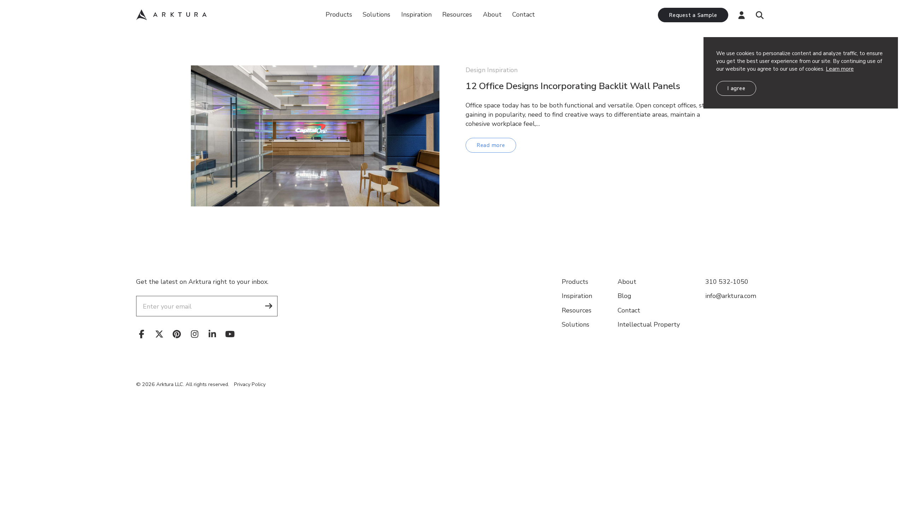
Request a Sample (693, 15)
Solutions (376, 14)
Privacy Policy (249, 384)
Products (339, 14)
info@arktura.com (730, 296)
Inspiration (416, 14)
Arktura (171, 15)
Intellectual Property (649, 324)
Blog (624, 296)
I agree (736, 88)
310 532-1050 (726, 281)
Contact (523, 14)
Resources (576, 310)
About (492, 14)
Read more (491, 145)
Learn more (840, 68)
